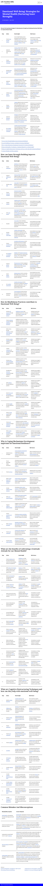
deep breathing (17, 120)
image (36, 52)
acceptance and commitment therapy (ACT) (9, 800)
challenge (26, 283)
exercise (18, 73)
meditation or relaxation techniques (8, 255)
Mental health (4, 815)
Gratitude (7, 106)
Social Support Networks (9, 94)
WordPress (10, 884)
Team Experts (6, 20)
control (15, 187)
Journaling (8, 750)
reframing (16, 131)
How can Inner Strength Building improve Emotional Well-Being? (15, 141)
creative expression (18, 506)
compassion (8, 350)
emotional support (20, 212)
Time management (17, 291)
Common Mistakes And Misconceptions (10, 151)
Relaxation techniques (19, 522)
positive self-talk (18, 719)
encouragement (17, 214)
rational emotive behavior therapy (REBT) (9, 783)
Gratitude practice (17, 200)
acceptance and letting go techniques (9, 516)
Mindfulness (21, 558)
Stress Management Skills (9, 72)
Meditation (16, 252)
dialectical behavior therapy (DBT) (9, 791)
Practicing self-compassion (19, 530)
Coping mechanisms (17, 79)
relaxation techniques (19, 74)
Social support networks (18, 90)
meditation (20, 42)
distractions (20, 417)
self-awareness (34, 54)
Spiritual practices (17, 273)
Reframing (17, 706)
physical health (23, 844)
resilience (20, 39)
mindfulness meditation (20, 856)
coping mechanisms (33, 454)
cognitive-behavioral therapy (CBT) (9, 777)
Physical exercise (17, 263)
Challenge (8, 708)
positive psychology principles (8, 432)
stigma (34, 542)
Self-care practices (5, 844)
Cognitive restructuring (18, 282)
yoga (19, 64)
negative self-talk (33, 40)
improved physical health (23, 665)
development (24, 450)
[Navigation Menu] (39, 3)
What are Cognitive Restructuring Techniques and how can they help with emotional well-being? (21, 149)
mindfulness (8, 168)
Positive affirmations (19, 716)
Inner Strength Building (8, 40)
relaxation (12, 624)
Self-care (16, 469)
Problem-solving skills (18, 230)
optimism (11, 584)
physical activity (19, 264)
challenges (16, 237)
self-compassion (26, 422)
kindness (17, 427)
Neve (2, 884)
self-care (24, 86)
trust (31, 97)
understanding (23, 427)
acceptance (8, 351)
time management (23, 73)
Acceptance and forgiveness (19, 241)
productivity (29, 847)
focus (35, 166)
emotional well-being (18, 474)
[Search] (41, 2)
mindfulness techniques (34, 60)
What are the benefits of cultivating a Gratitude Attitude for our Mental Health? (18, 147)
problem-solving (17, 84)
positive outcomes (22, 134)
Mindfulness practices (18, 58)
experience (34, 256)
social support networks (22, 495)
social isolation (35, 93)
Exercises (8, 119)
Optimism (20, 584)
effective (34, 185)
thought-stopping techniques (8, 759)
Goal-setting (16, 220)
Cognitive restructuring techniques (20, 125)
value (25, 579)
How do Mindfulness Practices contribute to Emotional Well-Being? (15, 143)
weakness (10, 835)
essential (25, 841)
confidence (20, 179)
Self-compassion (18, 732)
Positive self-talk (17, 47)
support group (20, 95)
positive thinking (21, 852)
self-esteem (38, 51)
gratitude (7, 204)
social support (33, 86)
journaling (16, 42)
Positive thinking (18, 478)
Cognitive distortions (19, 698)
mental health (32, 544)
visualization (22, 121)
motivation (38, 263)
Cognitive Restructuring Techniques (8, 130)
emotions (35, 84)
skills (36, 71)
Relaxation (8, 118)
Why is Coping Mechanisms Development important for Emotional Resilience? (17, 145)
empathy (10, 403)
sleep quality (11, 621)
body (16, 255)
